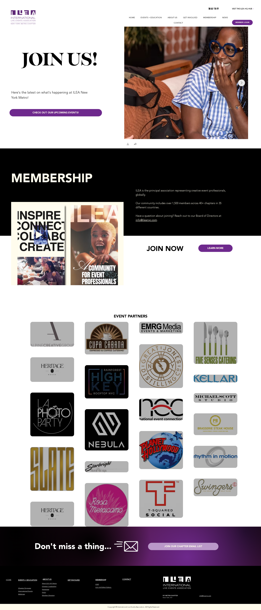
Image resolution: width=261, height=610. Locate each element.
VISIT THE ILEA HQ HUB (243, 8)
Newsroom (45, 589)
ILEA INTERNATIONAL (103, 587)
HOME (8, 579)
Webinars (21, 594)
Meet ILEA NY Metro (49, 583)
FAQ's (44, 592)
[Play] (39, 235)
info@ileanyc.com (146, 220)
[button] (128, 144)
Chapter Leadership (49, 586)
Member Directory (48, 595)
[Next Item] (241, 82)
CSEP (97, 584)
